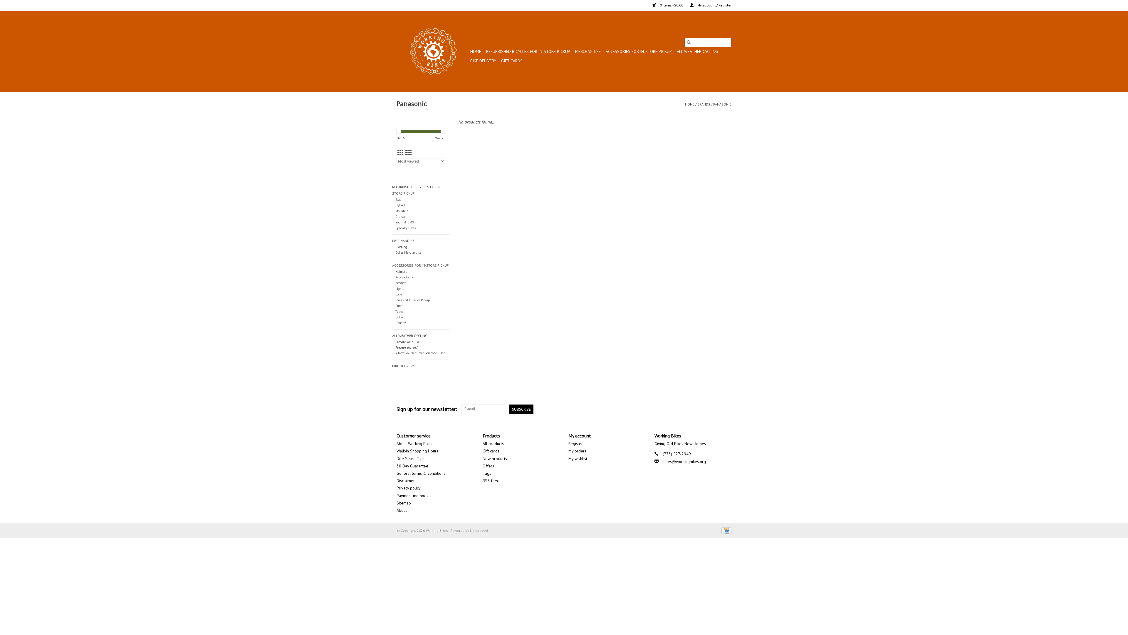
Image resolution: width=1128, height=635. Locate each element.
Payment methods (412, 495)
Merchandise (588, 51)
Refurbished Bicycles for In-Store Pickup (528, 51)
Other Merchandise (408, 252)
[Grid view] (400, 153)
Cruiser (400, 217)
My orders (577, 451)
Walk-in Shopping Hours (417, 451)
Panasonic (722, 104)
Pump (399, 306)
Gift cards (512, 60)
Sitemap (404, 503)
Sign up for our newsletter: (427, 409)
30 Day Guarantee (412, 466)
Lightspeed (479, 530)
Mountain (401, 211)
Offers (488, 466)
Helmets (401, 272)
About (402, 510)
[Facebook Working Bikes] (705, 409)
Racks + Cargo (404, 277)
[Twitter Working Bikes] (716, 409)
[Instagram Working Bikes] (726, 409)
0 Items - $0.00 (671, 5)
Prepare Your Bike (407, 342)
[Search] (688, 42)
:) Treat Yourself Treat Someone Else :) (420, 353)
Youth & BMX (404, 222)
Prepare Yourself (406, 347)
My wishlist (577, 458)
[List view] (408, 153)
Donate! (400, 323)
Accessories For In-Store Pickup (639, 51)
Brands (703, 104)
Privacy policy (409, 488)
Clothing (401, 247)
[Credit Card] (725, 530)
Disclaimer (406, 480)
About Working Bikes (414, 443)
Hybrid (400, 205)
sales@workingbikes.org (684, 461)
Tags (487, 473)
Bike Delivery (483, 60)
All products (493, 443)
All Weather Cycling (697, 51)
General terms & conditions (421, 473)
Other (399, 317)
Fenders (400, 283)
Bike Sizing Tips (410, 458)
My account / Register (713, 5)
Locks (398, 294)
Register (575, 443)
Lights (399, 289)
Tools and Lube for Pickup (412, 300)
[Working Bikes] (433, 51)
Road (398, 200)
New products (495, 458)
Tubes (399, 312)
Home (475, 51)
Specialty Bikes (405, 228)
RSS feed (491, 480)
